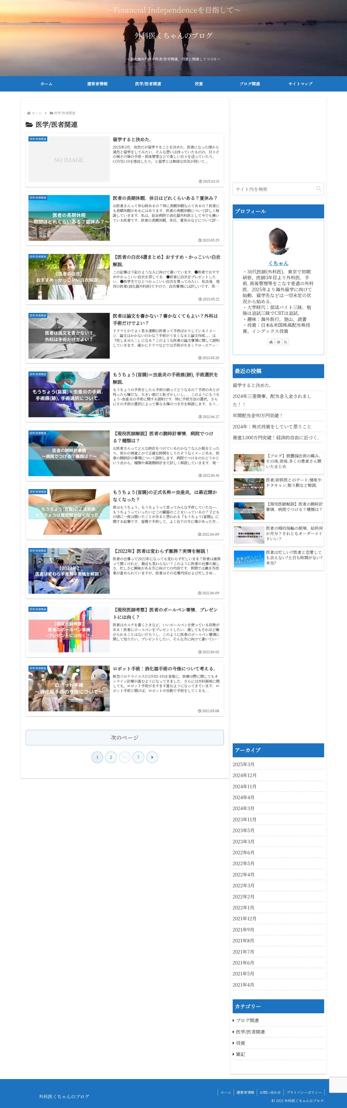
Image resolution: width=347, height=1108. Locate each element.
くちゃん (278, 263)
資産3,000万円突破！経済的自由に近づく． (277, 437)
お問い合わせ (270, 1092)
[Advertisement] (278, 137)
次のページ (125, 737)
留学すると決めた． (253, 385)
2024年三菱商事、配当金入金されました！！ (272, 400)
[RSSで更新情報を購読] (285, 342)
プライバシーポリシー (304, 1092)
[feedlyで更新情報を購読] (278, 342)
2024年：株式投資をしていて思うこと (272, 426)
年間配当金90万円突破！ (258, 415)
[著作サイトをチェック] (271, 342)
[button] (318, 189)
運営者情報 (245, 1092)
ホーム (225, 1092)
